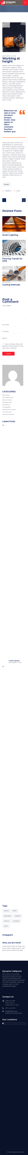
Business (7, 1144)
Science (16, 1149)
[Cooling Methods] (14, 273)
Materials (11, 7)
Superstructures (9, 409)
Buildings (6, 395)
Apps (14, 1139)
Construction (7, 397)
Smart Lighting (10, 235)
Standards (6, 407)
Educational (6, 232)
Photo (6, 1149)
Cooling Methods (11, 284)
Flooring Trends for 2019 (12, 259)
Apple (6, 1139)
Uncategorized (8, 414)
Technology (7, 412)
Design (6, 184)
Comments (7, 190)
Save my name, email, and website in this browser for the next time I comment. (12, 346)
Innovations (7, 402)
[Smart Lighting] (14, 224)
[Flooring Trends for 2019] (14, 247)
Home (4, 7)
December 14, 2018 (9, 56)
